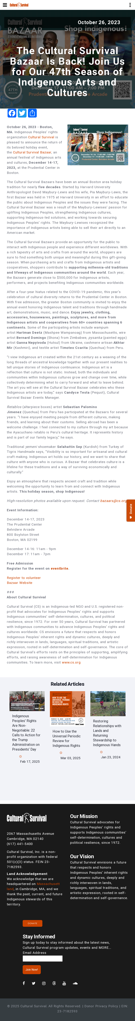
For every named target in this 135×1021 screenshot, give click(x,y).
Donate (32, 923)
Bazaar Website (19, 583)
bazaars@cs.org (113, 501)
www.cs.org (71, 662)
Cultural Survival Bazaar (32, 152)
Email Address (34, 953)
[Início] (19, 5)
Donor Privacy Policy (101, 1006)
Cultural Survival (41, 137)
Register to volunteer (24, 578)
